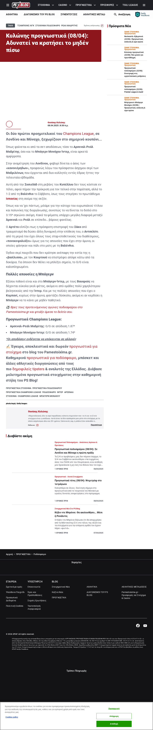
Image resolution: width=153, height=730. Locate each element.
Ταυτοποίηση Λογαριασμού (34, 607)
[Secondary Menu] (144, 5)
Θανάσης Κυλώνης (56, 122)
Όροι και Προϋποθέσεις (35, 593)
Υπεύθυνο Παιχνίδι (15, 592)
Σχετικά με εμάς (14, 587)
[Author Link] (9, 124)
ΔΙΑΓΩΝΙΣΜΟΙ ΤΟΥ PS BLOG (39, 14)
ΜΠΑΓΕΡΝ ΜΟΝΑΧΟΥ (49, 396)
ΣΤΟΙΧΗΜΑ (44, 5)
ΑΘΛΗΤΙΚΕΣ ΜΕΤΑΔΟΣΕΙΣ (97, 14)
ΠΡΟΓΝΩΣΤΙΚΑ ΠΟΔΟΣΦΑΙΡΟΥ (47, 388)
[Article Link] (55, 457)
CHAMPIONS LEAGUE (28, 396)
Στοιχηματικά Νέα (61, 587)
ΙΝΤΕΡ (60, 392)
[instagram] (37, 425)
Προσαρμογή (114, 708)
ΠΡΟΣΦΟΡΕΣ (107, 5)
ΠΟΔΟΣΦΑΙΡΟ (49, 392)
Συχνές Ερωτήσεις (37, 600)
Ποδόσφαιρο (39, 554)
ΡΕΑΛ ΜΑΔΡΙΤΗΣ (69, 25)
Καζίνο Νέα (57, 592)
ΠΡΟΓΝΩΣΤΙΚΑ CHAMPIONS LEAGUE (23, 392)
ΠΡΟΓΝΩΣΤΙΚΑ (84, 5)
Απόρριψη (114, 716)
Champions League (78, 134)
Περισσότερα (96, 425)
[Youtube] (145, 625)
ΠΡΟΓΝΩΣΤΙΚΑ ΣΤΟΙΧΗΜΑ (18, 388)
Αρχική (9, 554)
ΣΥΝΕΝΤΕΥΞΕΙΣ (69, 14)
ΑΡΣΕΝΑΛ (69, 392)
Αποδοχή (114, 724)
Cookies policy (12, 717)
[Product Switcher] (8, 5)
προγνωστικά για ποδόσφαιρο (51, 358)
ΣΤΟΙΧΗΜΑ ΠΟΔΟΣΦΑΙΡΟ (47, 25)
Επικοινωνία (34, 587)
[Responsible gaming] (142, 14)
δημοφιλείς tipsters (28, 369)
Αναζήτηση (124, 14)
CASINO (62, 5)
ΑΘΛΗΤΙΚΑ (12, 14)
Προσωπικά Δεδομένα (11, 599)
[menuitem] (46, 5)
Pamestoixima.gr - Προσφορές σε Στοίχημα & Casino (134, 595)
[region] (76, 716)
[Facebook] (138, 625)
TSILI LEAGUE (130, 5)
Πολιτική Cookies (14, 606)
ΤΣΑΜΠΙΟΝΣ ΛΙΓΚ (25, 25)
